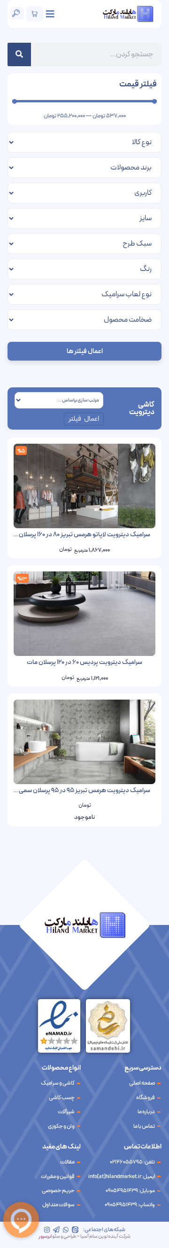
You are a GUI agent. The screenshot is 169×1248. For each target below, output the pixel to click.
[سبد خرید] (34, 14)
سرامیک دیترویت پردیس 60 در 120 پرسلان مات (84, 662)
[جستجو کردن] (19, 54)
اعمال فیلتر (84, 419)
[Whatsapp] (65, 1229)
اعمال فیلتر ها (85, 351)
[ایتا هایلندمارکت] (75, 1229)
